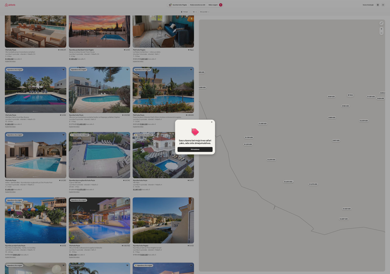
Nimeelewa (195, 149)
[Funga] (212, 122)
